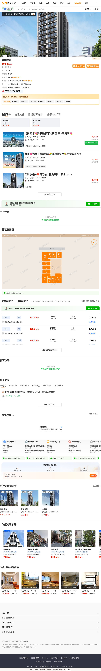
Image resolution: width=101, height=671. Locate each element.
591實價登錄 (23, 658)
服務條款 (48, 661)
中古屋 (32, 3)
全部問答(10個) (49, 404)
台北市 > (30, 9)
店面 (54, 3)
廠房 (69, 3)
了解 (32, 14)
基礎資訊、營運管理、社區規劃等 (18, 87)
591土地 (45, 658)
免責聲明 (39, 661)
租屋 (40, 3)
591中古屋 (54, 658)
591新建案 (35, 658)
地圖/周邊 (92, 414)
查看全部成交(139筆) (49, 350)
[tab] (7, 301)
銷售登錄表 (90, 301)
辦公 (62, 3)
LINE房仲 (94, 204)
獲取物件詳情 (92, 142)
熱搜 (96, 58)
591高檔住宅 (74, 658)
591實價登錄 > (22, 9)
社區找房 (78, 3)
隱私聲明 (62, 669)
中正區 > (36, 9)
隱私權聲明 (58, 661)
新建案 (24, 3)
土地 (47, 3)
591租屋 (64, 658)
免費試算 (93, 475)
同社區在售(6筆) (49, 194)
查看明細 (92, 322)
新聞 (86, 3)
